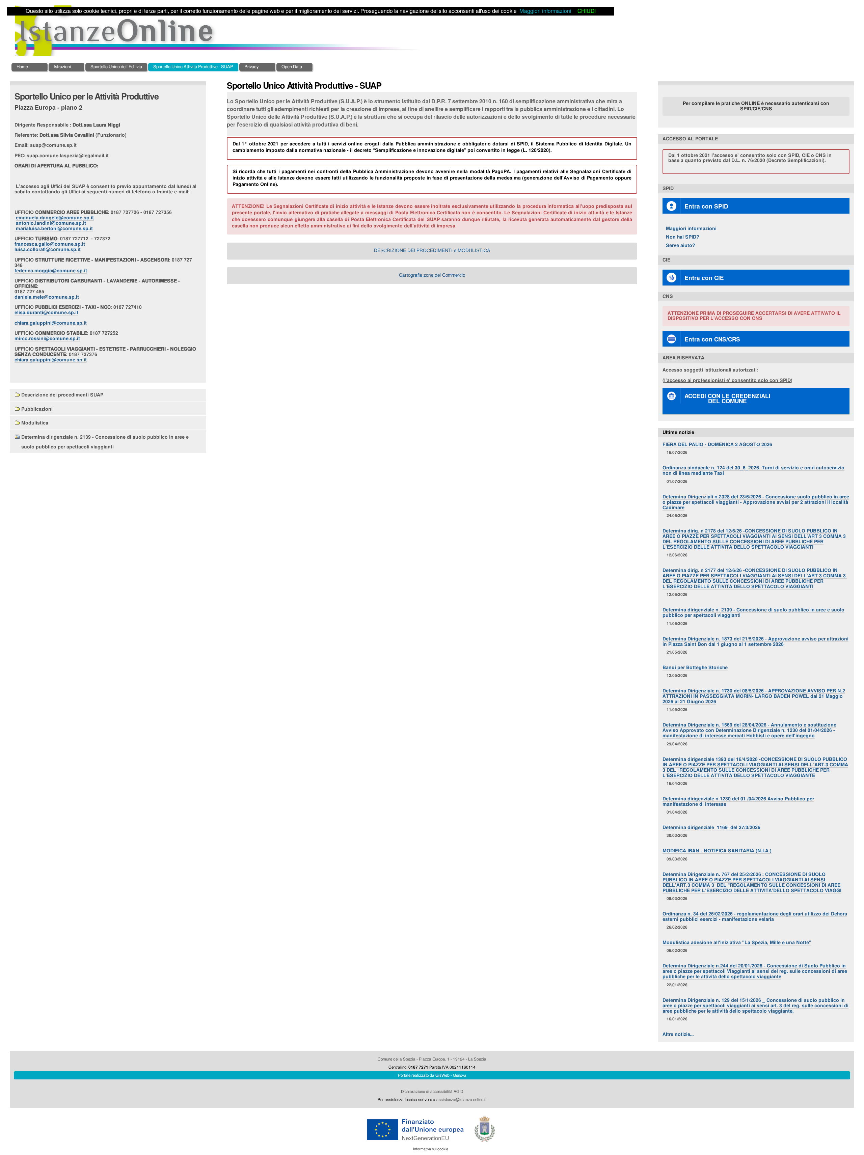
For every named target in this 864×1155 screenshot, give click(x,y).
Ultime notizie (678, 432)
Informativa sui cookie (430, 1149)
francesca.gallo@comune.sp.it (50, 244)
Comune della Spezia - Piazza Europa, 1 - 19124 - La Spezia (432, 1059)
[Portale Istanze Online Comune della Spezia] (217, 30)
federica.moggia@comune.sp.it (51, 270)
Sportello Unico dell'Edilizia (116, 67)
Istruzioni (62, 67)
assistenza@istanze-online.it (461, 1100)
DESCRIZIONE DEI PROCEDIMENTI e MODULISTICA (432, 250)
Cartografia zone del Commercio (432, 275)
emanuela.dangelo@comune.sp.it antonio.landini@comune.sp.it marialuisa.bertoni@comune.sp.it (54, 223)
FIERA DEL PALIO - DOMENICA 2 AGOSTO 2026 (717, 444)
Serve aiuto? (680, 245)
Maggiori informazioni (691, 228)
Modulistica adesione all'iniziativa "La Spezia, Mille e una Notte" (737, 942)
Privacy (251, 67)
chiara (51, 323)
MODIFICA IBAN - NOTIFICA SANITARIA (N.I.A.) (717, 850)
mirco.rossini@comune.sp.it (47, 338)
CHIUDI (586, 11)
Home (22, 67)
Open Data (291, 67)
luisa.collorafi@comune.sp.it (48, 249)
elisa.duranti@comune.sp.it (46, 312)
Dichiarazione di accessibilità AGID (432, 1092)
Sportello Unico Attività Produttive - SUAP (193, 67)
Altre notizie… (678, 1034)
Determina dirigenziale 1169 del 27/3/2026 (711, 827)
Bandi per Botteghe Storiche (695, 667)
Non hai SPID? (682, 237)
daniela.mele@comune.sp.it (47, 297)
